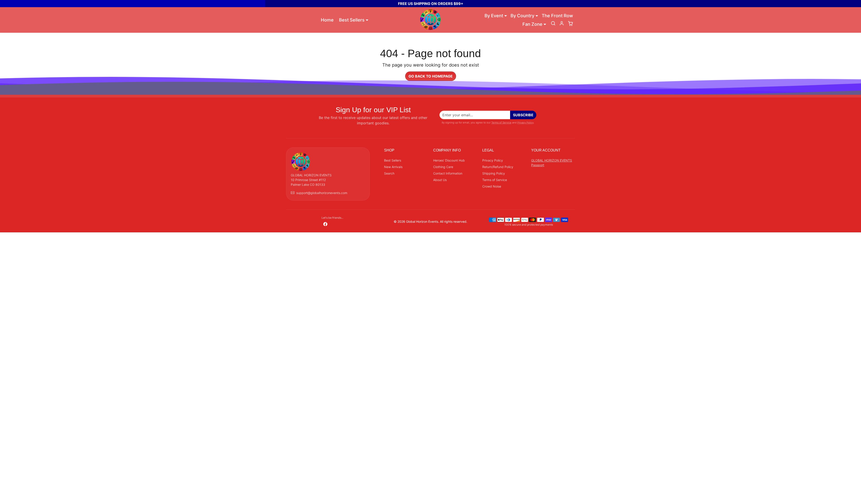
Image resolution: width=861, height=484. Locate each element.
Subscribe (523, 115)
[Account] (561, 23)
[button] (553, 23)
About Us (440, 180)
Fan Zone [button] (532, 24)
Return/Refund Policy (497, 167)
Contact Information (447, 173)
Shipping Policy (493, 173)
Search (389, 173)
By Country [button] (522, 15)
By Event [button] (494, 15)
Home (327, 20)
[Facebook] (325, 224)
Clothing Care (443, 167)
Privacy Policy (525, 122)
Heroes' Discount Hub (449, 160)
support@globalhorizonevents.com (321, 193)
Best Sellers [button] (352, 20)
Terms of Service (501, 122)
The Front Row (557, 15)
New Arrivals (393, 167)
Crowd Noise (491, 186)
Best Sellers (392, 160)
